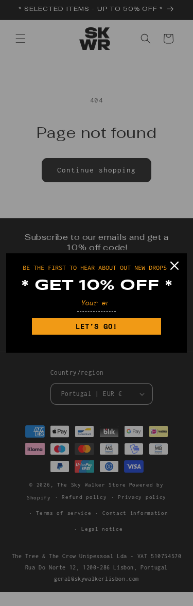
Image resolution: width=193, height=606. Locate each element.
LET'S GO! (96, 326)
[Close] (174, 265)
